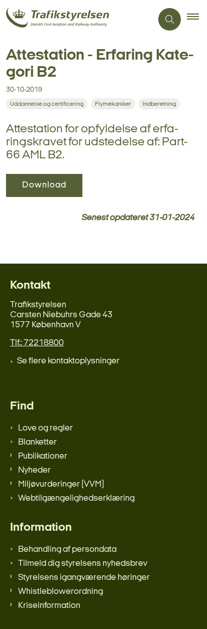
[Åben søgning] (169, 19)
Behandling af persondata (67, 549)
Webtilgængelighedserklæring (76, 498)
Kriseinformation (49, 605)
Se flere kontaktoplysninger (68, 361)
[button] (197, 19)
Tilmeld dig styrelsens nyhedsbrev (82, 563)
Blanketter (37, 442)
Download (44, 185)
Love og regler (45, 428)
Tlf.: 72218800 (37, 343)
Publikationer (42, 456)
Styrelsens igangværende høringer (84, 577)
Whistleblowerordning (60, 591)
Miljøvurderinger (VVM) (61, 484)
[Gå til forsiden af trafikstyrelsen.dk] (76, 19)
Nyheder (34, 470)
